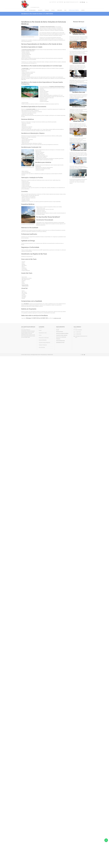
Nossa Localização (78, 329)
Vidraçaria (47, 10)
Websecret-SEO (50, 354)
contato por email (57, 318)
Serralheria (59, 10)
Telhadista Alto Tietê (78, 48)
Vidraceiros (58, 338)
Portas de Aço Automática (74, 10)
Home (26, 10)
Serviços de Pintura (59, 331)
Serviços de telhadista (42, 340)
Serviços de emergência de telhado (62, 333)
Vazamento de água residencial (61, 335)
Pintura (40, 335)
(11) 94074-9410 (78, 331)
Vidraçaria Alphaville (78, 77)
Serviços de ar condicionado (44, 337)
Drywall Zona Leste (78, 121)
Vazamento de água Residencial (44, 342)
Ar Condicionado (32, 10)
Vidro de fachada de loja (60, 340)
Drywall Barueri (78, 135)
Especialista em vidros (43, 332)
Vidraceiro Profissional (43, 344)
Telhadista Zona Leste (78, 34)
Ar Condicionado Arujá (78, 177)
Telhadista (40, 10)
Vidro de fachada (42, 347)
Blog (65, 10)
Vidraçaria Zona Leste (79, 63)
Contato (83, 10)
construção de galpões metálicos (28, 49)
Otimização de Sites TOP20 (35, 354)
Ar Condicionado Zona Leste (78, 150)
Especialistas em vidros (60, 342)
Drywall (53, 10)
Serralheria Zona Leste (78, 92)
